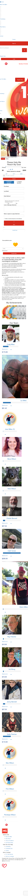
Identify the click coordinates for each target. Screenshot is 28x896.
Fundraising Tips (9, 848)
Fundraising (8, 846)
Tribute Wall (5, 14)
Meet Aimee (5, 30)
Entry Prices (5, 9)
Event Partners (6, 10)
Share (7, 158)
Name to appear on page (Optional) (12, 213)
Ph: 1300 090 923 (9, 854)
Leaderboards (6, 23)
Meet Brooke (6, 31)
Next (14, 224)
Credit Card (14, 230)
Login (14, 59)
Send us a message (10, 856)
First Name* (6, 186)
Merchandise (6, 11)
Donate (3, 158)
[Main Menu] (0, 113)
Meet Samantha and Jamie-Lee (9, 32)
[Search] (24, 50)
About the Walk (9, 836)
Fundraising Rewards (7, 22)
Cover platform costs (7, 240)
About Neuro (8, 838)
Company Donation (19, 182)
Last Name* (6, 191)
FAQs (4, 15)
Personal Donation (9, 182)
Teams (4, 13)
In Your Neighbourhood (8, 7)
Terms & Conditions (10, 840)
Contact (7, 850)
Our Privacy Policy (9, 842)
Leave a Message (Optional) (10, 205)
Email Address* (7, 196)
